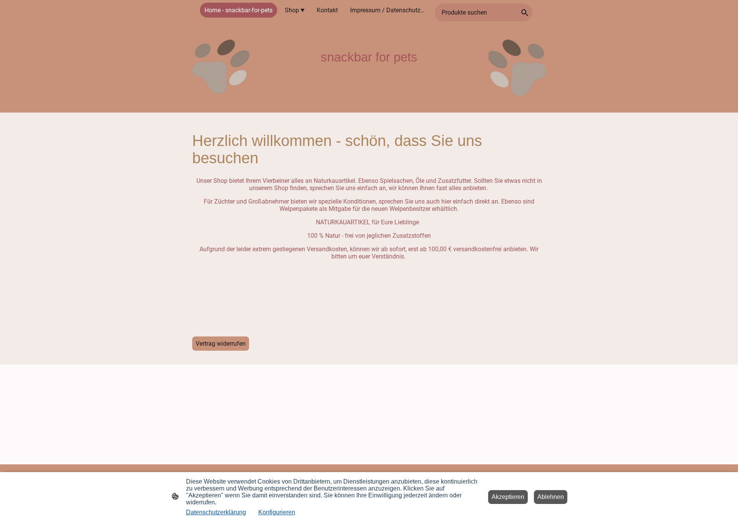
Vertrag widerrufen (221, 343)
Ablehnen (550, 497)
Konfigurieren (276, 512)
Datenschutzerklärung (216, 512)
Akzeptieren (508, 497)
